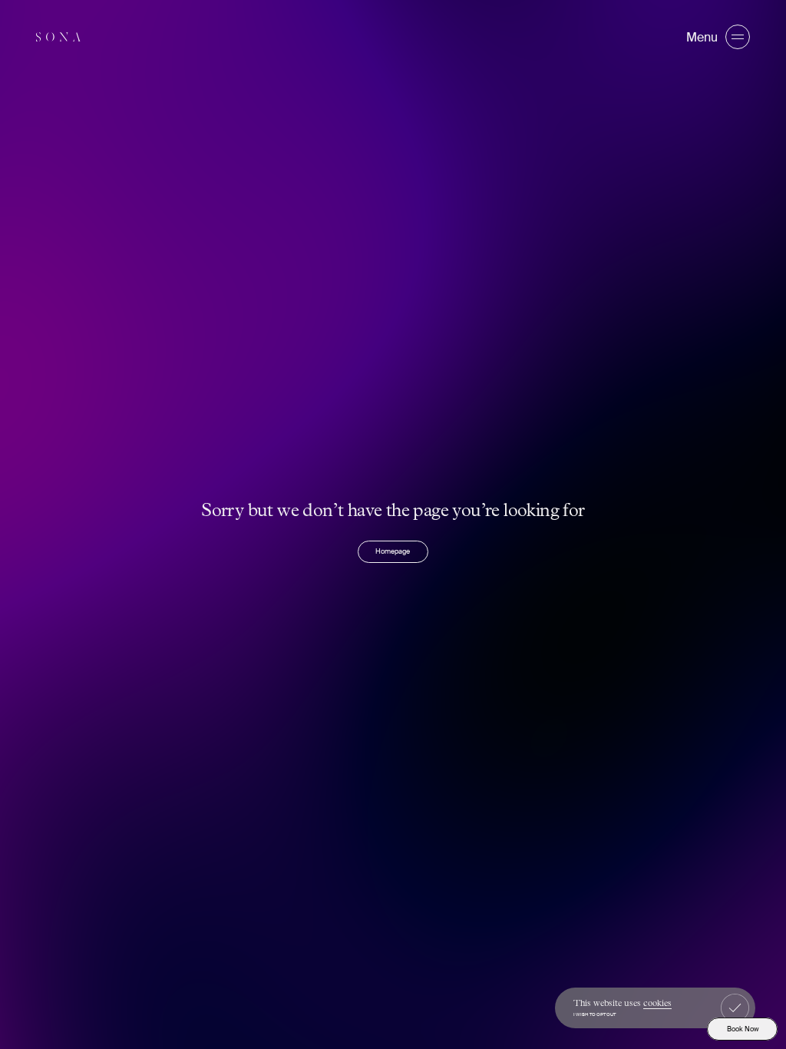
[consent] (735, 1008)
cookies (657, 1003)
